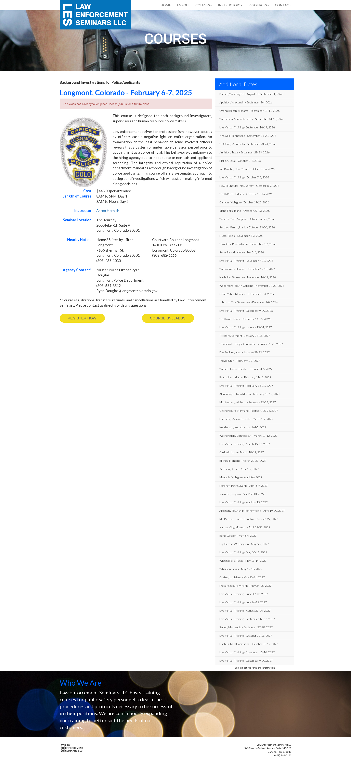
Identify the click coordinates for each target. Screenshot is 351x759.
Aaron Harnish (107, 210)
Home (165, 5)
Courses (202, 5)
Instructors (229, 5)
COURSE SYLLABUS (167, 318)
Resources (258, 5)
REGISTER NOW (82, 318)
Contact (283, 5)
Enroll (183, 5)
